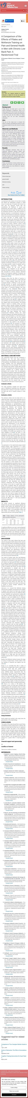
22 (14, 432)
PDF (23, 21)
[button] (25, 6)
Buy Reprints (10, 21)
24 (17, 555)
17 (7, 312)
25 (24, 566)
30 (2, 683)
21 (24, 341)
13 (9, 276)
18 (11, 323)
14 (10, 276)
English (4, 26)
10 (6, 276)
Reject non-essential (14, 1091)
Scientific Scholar (8, 1072)
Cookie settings (14, 1087)
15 (4, 284)
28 (22, 624)
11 (7, 276)
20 (10, 341)
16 (15, 299)
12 (8, 276)
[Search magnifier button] (26, 10)
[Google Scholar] (9, 761)
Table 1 (20, 512)
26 (24, 594)
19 (21, 336)
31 (19, 704)
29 (13, 676)
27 (4, 609)
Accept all (14, 1094)
